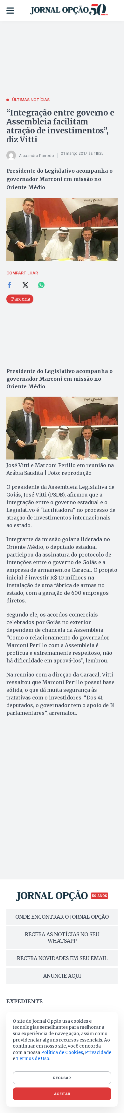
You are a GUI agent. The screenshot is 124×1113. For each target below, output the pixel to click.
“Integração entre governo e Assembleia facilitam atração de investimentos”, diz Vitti (60, 126)
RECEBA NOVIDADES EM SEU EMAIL (62, 958)
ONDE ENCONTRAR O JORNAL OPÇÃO (62, 917)
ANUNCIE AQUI (62, 976)
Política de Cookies (62, 1052)
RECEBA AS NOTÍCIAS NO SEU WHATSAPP (62, 937)
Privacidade (98, 1052)
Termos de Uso (32, 1058)
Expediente (24, 1001)
